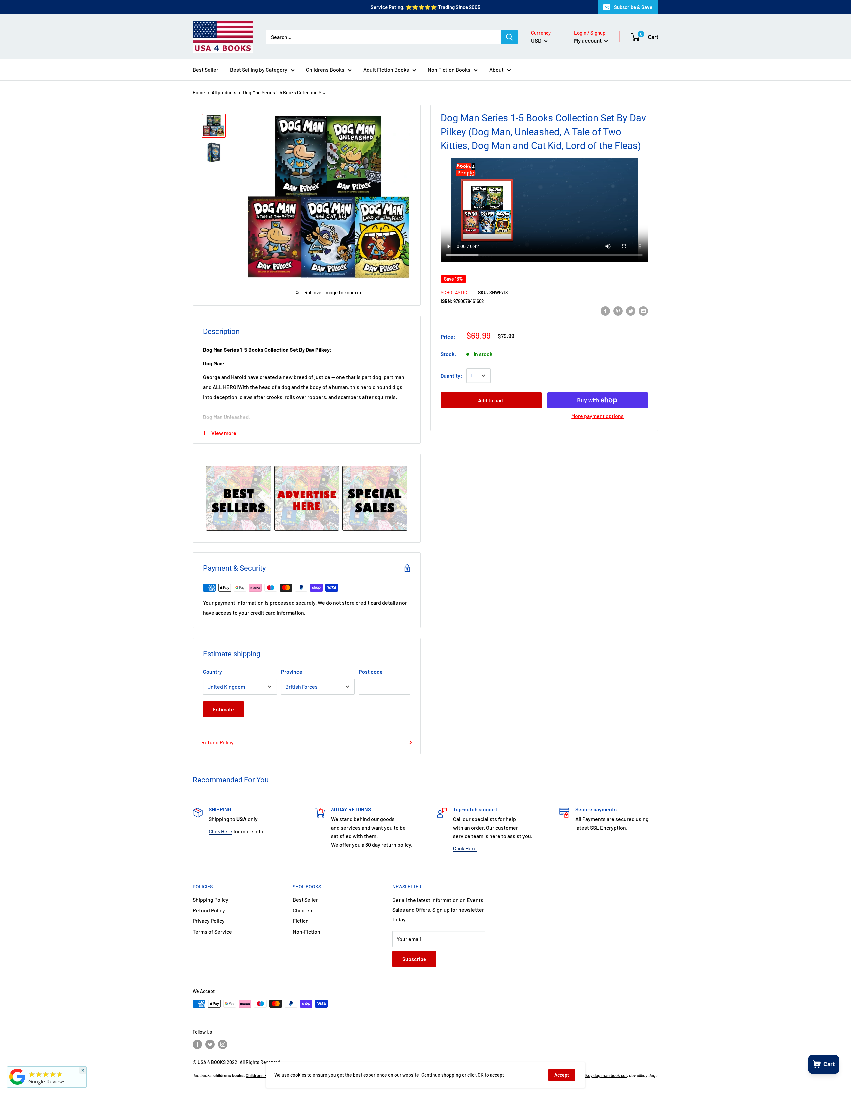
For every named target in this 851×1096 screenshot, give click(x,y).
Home (199, 92)
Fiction (301, 920)
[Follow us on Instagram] (222, 1044)
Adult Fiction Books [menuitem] (386, 69)
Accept (561, 1075)
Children (302, 910)
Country (212, 672)
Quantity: (451, 375)
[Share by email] (643, 310)
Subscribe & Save (633, 7)
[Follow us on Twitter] (210, 1044)
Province (291, 672)
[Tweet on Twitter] (630, 310)
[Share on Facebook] (605, 310)
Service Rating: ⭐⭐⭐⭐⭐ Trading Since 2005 (425, 7)
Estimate (223, 709)
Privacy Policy (209, 920)
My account (588, 40)
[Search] (509, 37)
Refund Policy (217, 742)
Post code (371, 672)
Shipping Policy (210, 899)
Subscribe (414, 959)
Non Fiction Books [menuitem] (449, 69)
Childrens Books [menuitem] (325, 69)
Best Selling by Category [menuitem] (258, 69)
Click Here (220, 831)
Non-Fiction (306, 931)
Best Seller (305, 899)
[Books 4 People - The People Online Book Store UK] (17, 1084)
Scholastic (454, 292)
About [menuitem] (496, 69)
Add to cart (491, 400)
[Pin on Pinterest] (618, 310)
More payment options (597, 416)
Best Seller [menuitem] (205, 69)
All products (224, 92)
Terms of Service (212, 931)
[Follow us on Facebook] (197, 1044)
